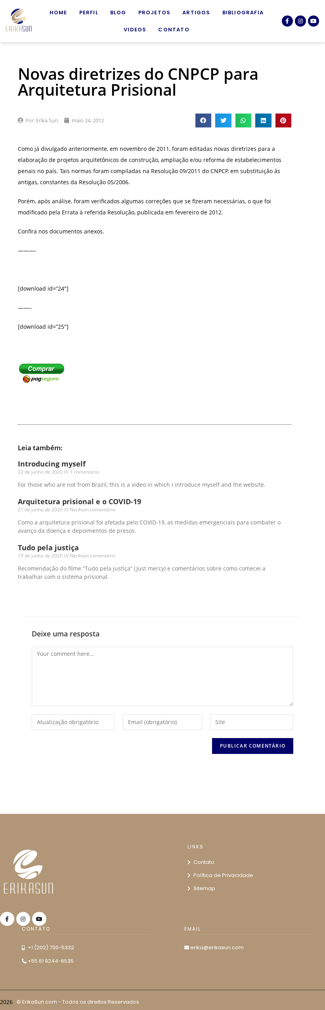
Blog (118, 12)
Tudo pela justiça (48, 547)
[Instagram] (300, 21)
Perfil (88, 12)
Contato (173, 29)
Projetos (154, 12)
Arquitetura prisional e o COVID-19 (79, 501)
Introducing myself (52, 463)
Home (58, 12)
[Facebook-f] (287, 21)
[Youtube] (313, 21)
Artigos (196, 12)
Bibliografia (243, 12)
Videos (135, 29)
